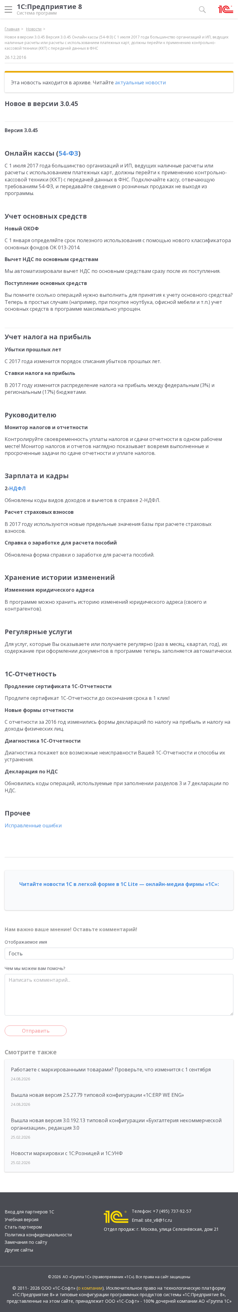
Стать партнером (23, 1227)
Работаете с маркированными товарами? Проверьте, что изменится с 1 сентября (111, 1069)
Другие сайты (19, 1250)
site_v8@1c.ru (158, 1220)
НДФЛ (17, 488)
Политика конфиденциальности (38, 1235)
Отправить (36, 1030)
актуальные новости (140, 82)
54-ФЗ (68, 153)
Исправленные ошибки (33, 825)
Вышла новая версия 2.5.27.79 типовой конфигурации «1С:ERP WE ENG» (97, 1095)
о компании (90, 1288)
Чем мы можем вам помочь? (35, 968)
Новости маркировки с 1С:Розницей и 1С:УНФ (67, 1153)
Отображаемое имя (26, 942)
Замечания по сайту (26, 1242)
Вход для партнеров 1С (29, 1212)
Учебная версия (21, 1219)
